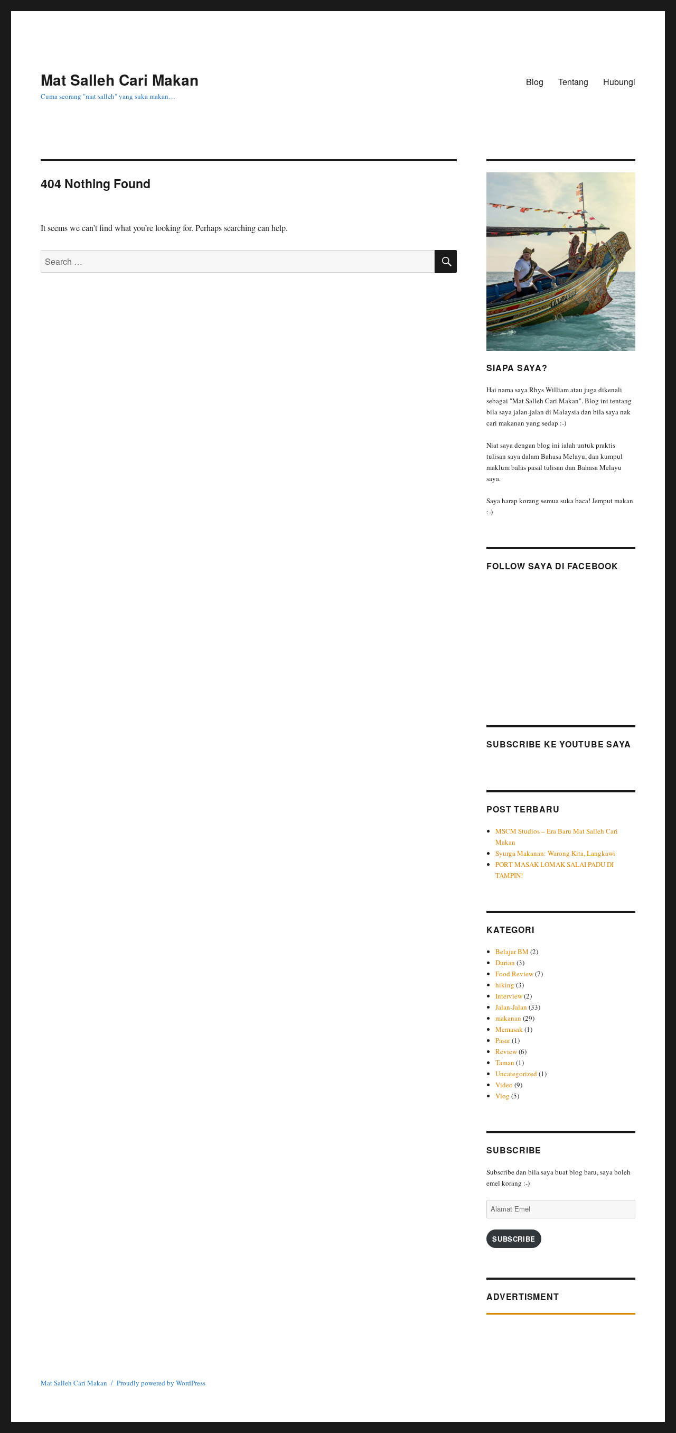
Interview (508, 996)
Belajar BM (512, 951)
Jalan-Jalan (511, 1007)
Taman (504, 1062)
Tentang (573, 82)
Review (506, 1051)
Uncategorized (516, 1073)
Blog (534, 82)
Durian (505, 962)
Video (504, 1084)
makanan (508, 1018)
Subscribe (513, 1239)
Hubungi (619, 82)
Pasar (502, 1040)
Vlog (502, 1096)
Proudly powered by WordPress (161, 1383)
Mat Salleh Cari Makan (120, 79)
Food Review (514, 973)
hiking (504, 985)
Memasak (509, 1029)
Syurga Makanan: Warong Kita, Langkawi (555, 853)
